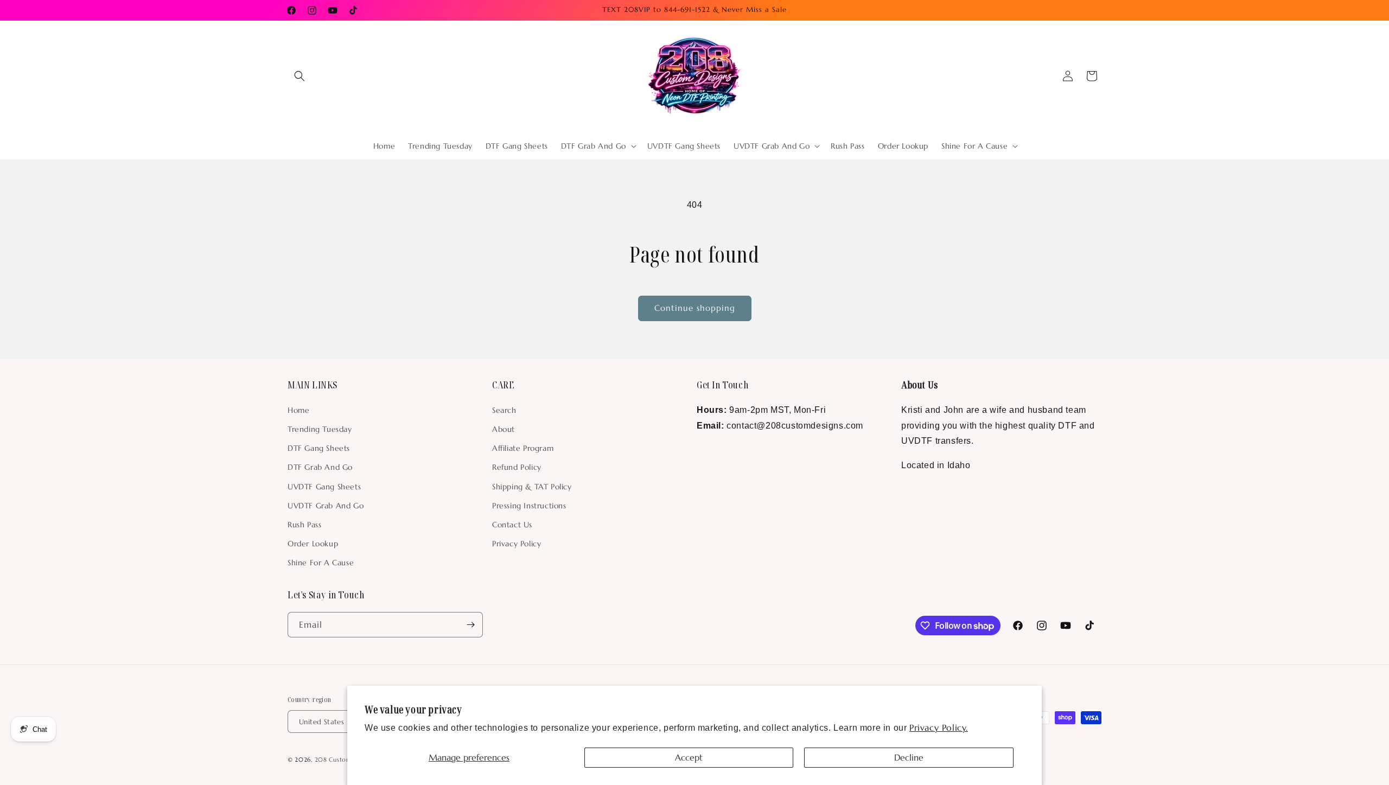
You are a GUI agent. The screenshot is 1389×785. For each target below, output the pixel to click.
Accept (689, 757)
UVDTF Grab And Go (326, 505)
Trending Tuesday (320, 428)
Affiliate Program (522, 447)
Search (504, 409)
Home (298, 409)
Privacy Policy (516, 543)
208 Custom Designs (346, 760)
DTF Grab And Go (320, 467)
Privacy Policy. (938, 727)
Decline (908, 757)
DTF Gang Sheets (319, 447)
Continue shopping (694, 308)
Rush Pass (304, 524)
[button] (299, 76)
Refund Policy (516, 467)
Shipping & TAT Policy (532, 486)
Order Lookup (313, 543)
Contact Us (512, 524)
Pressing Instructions (529, 505)
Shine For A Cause (321, 562)
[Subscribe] (470, 624)
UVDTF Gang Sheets (324, 486)
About (503, 428)
